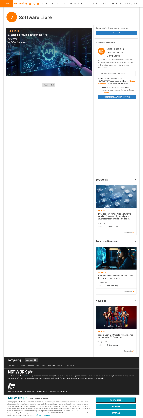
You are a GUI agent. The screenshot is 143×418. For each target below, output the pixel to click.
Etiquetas (21, 365)
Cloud (98, 4)
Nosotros (11, 365)
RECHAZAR (116, 406)
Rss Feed (30, 365)
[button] (6, 3)
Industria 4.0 (123, 4)
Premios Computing (53, 4)
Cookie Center (69, 365)
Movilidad (101, 300)
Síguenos (30, 360)
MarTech (91, 4)
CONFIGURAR (115, 400)
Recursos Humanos (107, 241)
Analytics (64, 4)
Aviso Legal (40, 365)
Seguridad (133, 4)
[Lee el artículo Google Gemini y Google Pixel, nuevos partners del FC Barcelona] (116, 330)
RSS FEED (116, 33)
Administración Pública (78, 4)
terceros (105, 92)
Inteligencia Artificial (109, 4)
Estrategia (102, 179)
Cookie (59, 365)
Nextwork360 (26, 376)
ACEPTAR (116, 413)
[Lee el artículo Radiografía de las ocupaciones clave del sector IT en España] (116, 270)
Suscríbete (117, 97)
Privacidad (51, 365)
